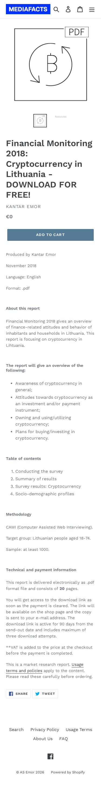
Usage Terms (79, 729)
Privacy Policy (44, 729)
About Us (43, 738)
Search (16, 729)
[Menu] (92, 9)
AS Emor (27, 772)
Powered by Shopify (68, 772)
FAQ (63, 738)
